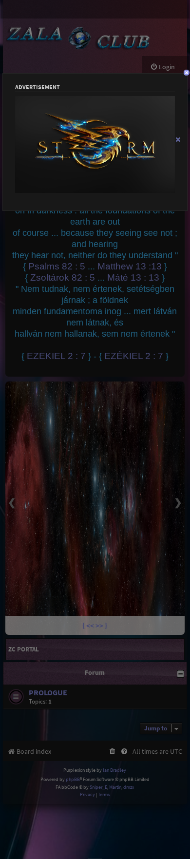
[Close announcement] (178, 139)
